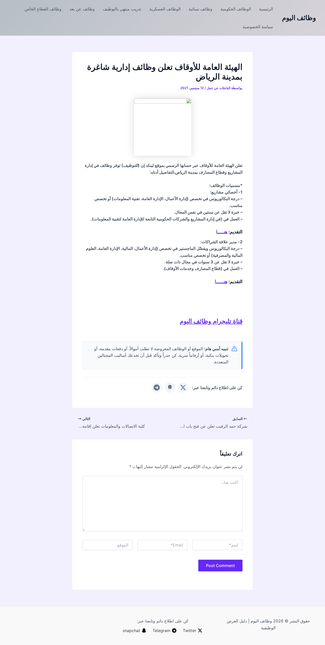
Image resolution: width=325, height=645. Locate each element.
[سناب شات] (170, 387)
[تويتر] (183, 387)
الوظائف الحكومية (235, 8)
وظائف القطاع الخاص (43, 8)
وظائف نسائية (200, 8)
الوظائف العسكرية (165, 8)
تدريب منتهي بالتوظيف (122, 8)
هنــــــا (221, 281)
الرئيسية (266, 8)
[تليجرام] (157, 387)
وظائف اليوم (299, 18)
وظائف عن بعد (82, 8)
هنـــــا (222, 231)
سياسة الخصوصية (258, 26)
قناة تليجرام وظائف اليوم (211, 321)
